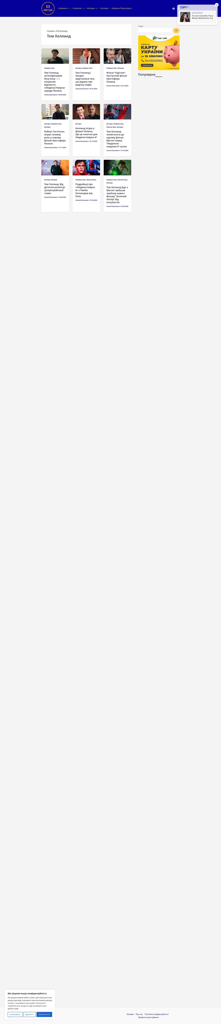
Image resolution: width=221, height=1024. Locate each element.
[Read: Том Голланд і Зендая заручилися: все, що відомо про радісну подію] (86, 56)
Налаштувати (15, 1014)
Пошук (140, 26)
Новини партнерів (121, 8)
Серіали (77, 8)
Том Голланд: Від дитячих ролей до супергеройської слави (54, 189)
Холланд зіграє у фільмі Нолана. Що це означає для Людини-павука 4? (86, 133)
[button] (68, 8)
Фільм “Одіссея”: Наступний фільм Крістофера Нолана (116, 77)
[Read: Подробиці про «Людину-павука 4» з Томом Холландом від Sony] (86, 167)
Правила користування (148, 1017)
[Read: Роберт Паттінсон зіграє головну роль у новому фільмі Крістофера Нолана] (55, 111)
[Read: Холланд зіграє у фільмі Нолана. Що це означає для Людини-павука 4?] (86, 111)
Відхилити (29, 1014)
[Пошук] (176, 30)
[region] (30, 1004)
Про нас (139, 1014)
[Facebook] (174, 9)
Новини (63, 8)
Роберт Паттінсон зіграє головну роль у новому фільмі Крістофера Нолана (55, 137)
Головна (50, 31)
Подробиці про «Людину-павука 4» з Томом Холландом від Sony (85, 190)
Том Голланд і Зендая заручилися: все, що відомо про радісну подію (85, 78)
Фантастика (111, 127)
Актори (104, 8)
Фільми (91, 8)
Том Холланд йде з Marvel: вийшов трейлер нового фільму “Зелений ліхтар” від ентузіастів (117, 195)
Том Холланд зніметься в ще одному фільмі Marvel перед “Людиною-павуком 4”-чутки (116, 139)
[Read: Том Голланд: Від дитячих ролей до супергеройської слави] (55, 167)
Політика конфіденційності (157, 1014)
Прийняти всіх (44, 1014)
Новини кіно (49, 68)
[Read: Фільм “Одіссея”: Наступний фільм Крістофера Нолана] (117, 56)
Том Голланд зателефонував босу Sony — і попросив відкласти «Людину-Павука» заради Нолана (54, 81)
